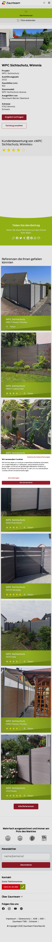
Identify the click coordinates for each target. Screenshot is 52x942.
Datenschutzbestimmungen (38, 457)
